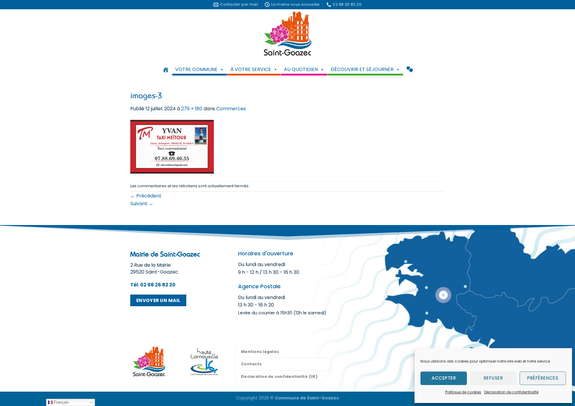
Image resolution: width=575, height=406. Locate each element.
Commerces (231, 108)
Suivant (141, 203)
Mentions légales (260, 351)
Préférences (542, 378)
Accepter (444, 378)
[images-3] (172, 146)
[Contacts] (409, 70)
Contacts (251, 363)
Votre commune (196, 69)
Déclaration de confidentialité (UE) (279, 376)
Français (61, 402)
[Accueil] (165, 70)
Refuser (493, 378)
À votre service (250, 69)
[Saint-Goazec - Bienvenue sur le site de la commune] (287, 33)
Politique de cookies (463, 392)
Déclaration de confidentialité (511, 392)
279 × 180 (191, 108)
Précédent (145, 195)
